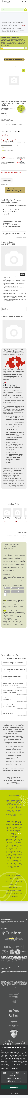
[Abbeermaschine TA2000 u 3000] (13, 309)
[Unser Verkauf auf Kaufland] (21, 946)
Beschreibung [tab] (7, 180)
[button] (22, 1)
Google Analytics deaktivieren (6, 921)
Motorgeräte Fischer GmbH (15, 976)
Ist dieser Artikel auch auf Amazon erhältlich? (12, 234)
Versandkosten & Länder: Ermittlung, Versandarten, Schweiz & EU (12, 677)
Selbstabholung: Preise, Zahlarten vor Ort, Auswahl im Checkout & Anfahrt (13, 684)
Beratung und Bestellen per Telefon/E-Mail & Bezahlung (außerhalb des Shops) (13, 663)
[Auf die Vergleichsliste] (23, 70)
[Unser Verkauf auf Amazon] (15, 946)
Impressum (15, 1068)
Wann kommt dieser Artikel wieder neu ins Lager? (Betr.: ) (12, 224)
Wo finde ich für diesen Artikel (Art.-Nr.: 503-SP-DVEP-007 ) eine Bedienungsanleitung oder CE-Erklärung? (12, 212)
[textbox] (12, 48)
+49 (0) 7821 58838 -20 (14, 783)
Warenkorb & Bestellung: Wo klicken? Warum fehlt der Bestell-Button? (14, 705)
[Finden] (25, 9)
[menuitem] (6, 5)
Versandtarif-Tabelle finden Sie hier (19, 142)
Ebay (8, 833)
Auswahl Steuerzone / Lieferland (9, 131)
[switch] (4, 1073)
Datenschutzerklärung (6, 1068)
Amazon (19, 833)
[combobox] (12, 48)
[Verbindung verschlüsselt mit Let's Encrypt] (14, 1033)
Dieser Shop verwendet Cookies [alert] (13, 1047)
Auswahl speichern (14, 1091)
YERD (2, 975)
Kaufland (9, 834)
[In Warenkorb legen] (2, 65)
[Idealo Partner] (12, 951)
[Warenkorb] (25, 1)
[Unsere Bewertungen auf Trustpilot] (23, 951)
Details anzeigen (14, 1093)
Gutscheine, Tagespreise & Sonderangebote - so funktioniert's (14, 698)
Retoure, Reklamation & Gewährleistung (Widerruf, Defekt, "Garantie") (12, 691)
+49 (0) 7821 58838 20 (14, 25)
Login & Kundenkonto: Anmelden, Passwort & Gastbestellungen (14, 670)
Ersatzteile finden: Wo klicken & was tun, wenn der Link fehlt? (13, 712)
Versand (11, 141)
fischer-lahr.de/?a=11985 (9, 297)
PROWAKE (9, 975)
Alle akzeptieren (14, 1087)
